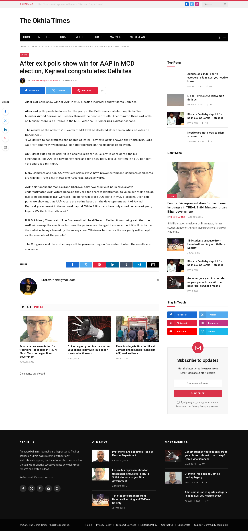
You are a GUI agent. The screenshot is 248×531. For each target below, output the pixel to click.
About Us (44, 37)
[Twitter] (5, 120)
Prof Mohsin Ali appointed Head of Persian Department (132, 453)
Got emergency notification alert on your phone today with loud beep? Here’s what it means (89, 350)
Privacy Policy (199, 406)
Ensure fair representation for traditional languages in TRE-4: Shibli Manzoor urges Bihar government (79, 4)
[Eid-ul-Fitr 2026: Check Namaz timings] (175, 100)
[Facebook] (5, 111)
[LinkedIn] (5, 129)
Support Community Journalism (211, 525)
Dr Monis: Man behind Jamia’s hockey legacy (202, 475)
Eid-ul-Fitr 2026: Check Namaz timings (205, 97)
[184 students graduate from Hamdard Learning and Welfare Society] (175, 244)
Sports (97, 37)
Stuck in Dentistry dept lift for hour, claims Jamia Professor (205, 116)
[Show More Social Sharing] (102, 90)
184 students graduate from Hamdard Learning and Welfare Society (206, 244)
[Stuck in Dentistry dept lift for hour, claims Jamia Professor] (175, 118)
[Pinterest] (5, 138)
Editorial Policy (149, 525)
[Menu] (224, 37)
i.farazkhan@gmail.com (44, 80)
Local (63, 37)
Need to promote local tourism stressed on (206, 134)
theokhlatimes (177, 217)
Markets (116, 37)
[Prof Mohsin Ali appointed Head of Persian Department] (100, 456)
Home (27, 37)
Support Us (184, 525)
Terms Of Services (126, 525)
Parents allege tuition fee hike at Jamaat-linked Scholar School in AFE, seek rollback (135, 350)
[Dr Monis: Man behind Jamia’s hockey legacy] (173, 478)
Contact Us (167, 525)
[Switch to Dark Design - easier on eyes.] (219, 37)
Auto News (137, 37)
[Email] (5, 147)
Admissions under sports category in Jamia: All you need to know (207, 78)
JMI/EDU (79, 37)
